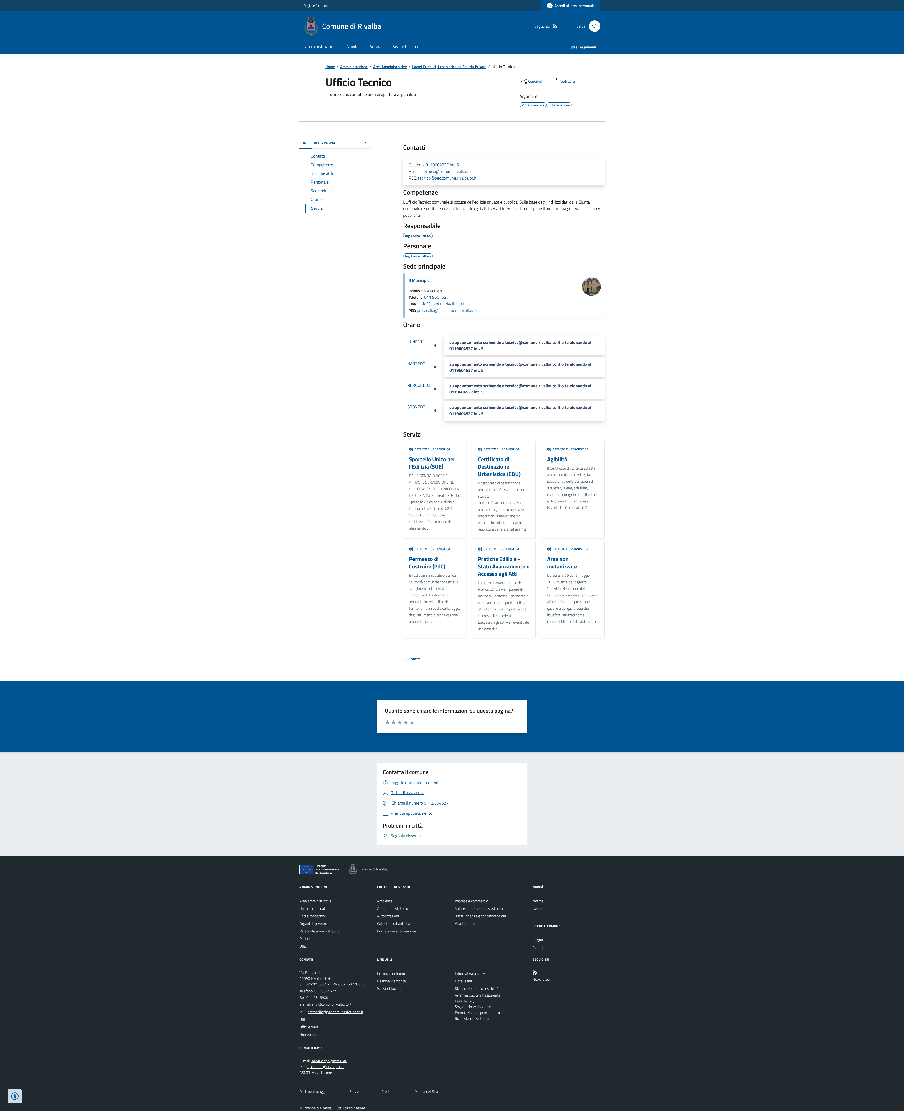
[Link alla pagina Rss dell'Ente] (535, 973)
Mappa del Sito (426, 1091)
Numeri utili (308, 1034)
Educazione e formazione (396, 931)
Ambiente (384, 901)
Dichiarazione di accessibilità (477, 988)
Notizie (538, 901)
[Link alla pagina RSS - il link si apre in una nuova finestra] (555, 26)
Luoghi (538, 940)
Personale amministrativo (319, 931)
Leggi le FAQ (464, 1001)
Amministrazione (320, 46)
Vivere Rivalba (405, 46)
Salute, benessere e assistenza (479, 908)
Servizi (376, 46)
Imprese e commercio (471, 901)
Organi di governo (313, 923)
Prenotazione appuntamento (477, 1012)
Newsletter (541, 979)
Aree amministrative (315, 901)
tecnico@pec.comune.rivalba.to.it (447, 178)
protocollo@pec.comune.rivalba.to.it (448, 310)
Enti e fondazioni (312, 916)
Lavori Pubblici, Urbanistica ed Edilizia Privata (449, 66)
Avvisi (537, 908)
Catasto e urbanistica (393, 923)
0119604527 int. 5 (442, 165)
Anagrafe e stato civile (394, 908)
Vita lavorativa (466, 923)
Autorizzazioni (388, 916)
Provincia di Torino (391, 973)
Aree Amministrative (390, 66)
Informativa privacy (470, 973)
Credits (387, 1091)
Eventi (538, 947)
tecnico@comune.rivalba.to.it (448, 171)
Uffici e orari (308, 1027)
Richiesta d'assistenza (472, 1018)
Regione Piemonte (316, 5)
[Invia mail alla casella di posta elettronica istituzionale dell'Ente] (331, 1004)
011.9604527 (436, 297)
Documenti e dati (312, 908)
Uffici (303, 946)
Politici (304, 938)
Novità (353, 46)
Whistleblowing (389, 988)
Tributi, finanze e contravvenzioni (480, 916)
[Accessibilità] (15, 1096)
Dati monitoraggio (313, 1091)
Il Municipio (419, 280)
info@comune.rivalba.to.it (442, 304)
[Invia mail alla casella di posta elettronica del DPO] (329, 1061)
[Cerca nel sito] (592, 26)
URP (302, 1019)
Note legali (463, 981)
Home (330, 66)
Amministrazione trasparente (477, 995)
